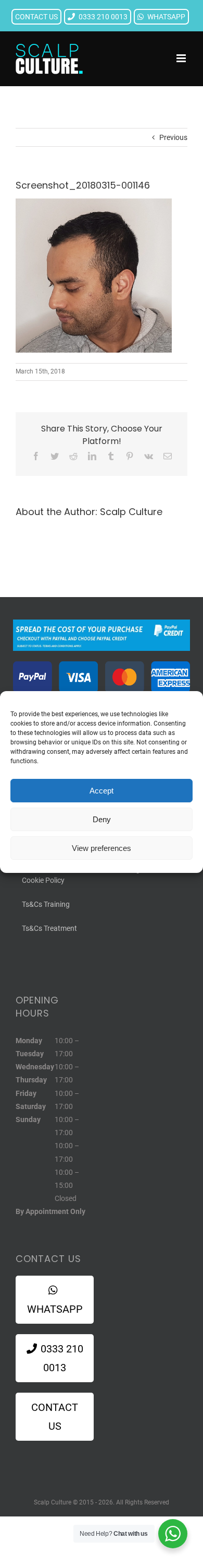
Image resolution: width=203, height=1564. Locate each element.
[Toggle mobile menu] (181, 58)
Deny (102, 819)
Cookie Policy (43, 880)
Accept (101, 790)
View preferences (101, 848)
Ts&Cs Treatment (49, 928)
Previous (173, 137)
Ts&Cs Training (46, 904)
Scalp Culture (131, 511)
